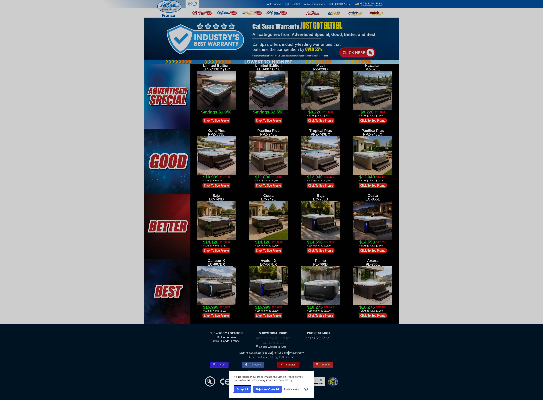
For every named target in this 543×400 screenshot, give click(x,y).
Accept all (242, 389)
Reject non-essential (267, 389)
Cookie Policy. (286, 380)
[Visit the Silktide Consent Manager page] (306, 389)
